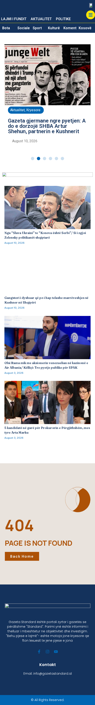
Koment (69, 28)
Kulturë (54, 28)
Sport (37, 28)
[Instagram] (47, 652)
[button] (32, 158)
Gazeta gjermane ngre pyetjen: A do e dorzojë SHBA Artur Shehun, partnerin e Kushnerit (47, 126)
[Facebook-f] (39, 652)
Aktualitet (17, 110)
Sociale (23, 28)
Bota (6, 28)
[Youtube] (56, 652)
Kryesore (33, 110)
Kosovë (85, 28)
